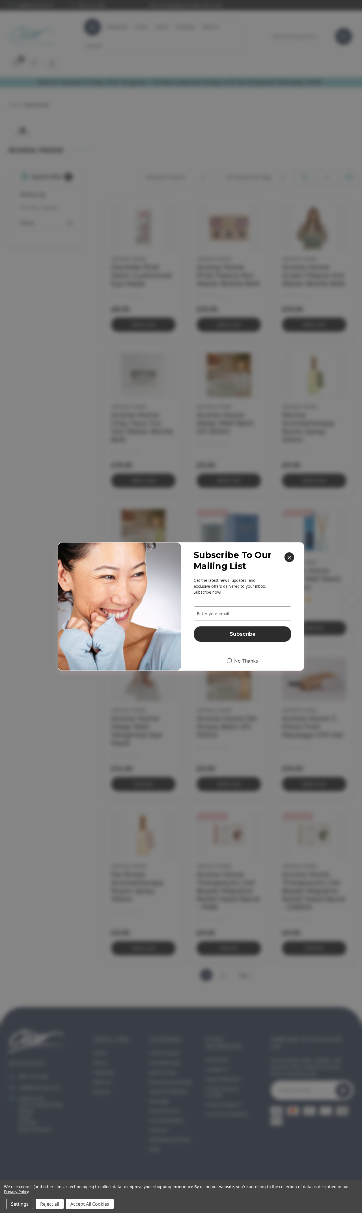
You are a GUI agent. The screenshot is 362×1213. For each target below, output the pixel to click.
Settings (20, 1204)
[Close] (289, 557)
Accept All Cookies (89, 1204)
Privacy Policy (16, 1191)
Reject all (49, 1204)
